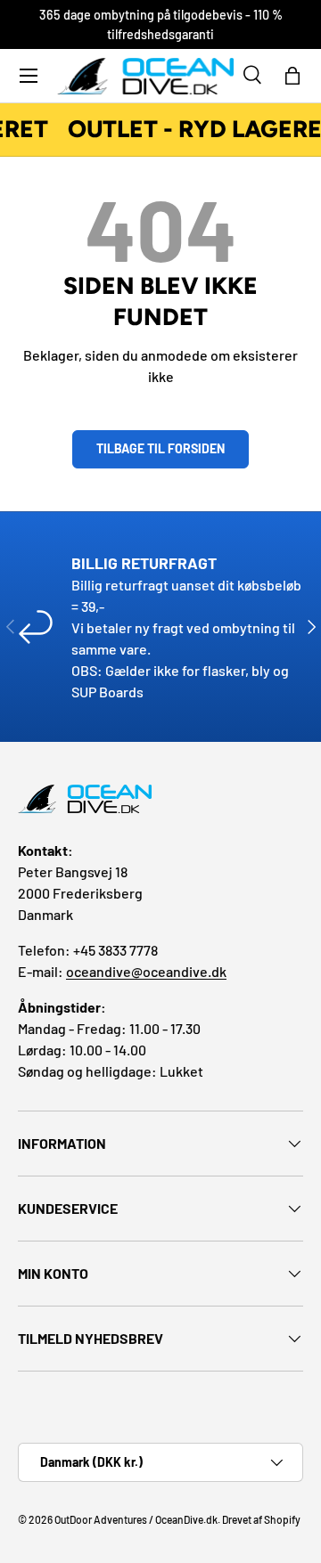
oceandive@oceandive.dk (146, 971)
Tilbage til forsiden (160, 448)
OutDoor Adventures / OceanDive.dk (136, 1519)
